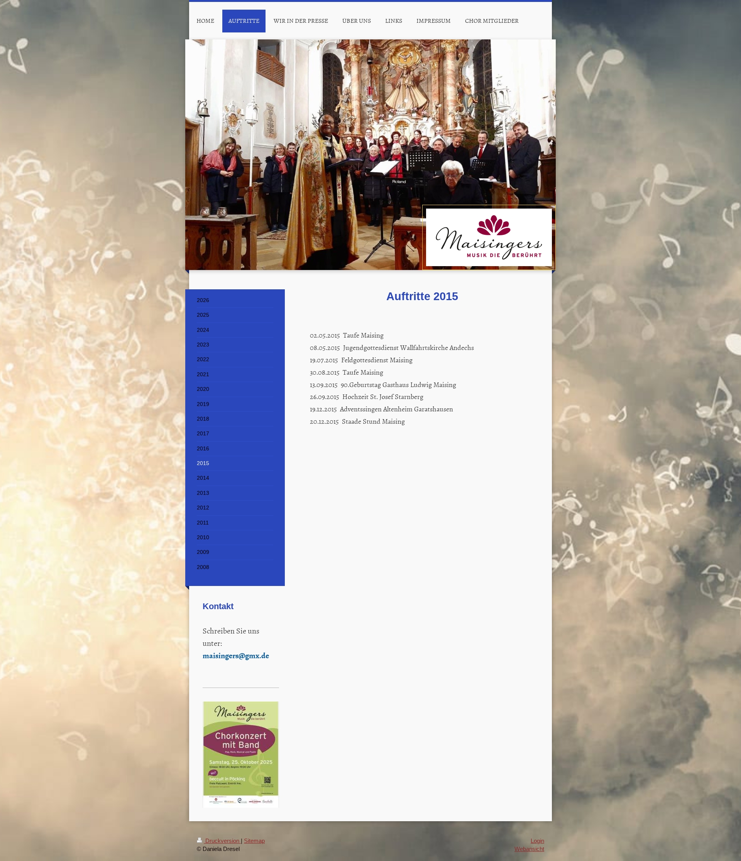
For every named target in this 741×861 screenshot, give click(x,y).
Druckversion (222, 840)
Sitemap (254, 840)
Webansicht (529, 849)
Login (537, 840)
